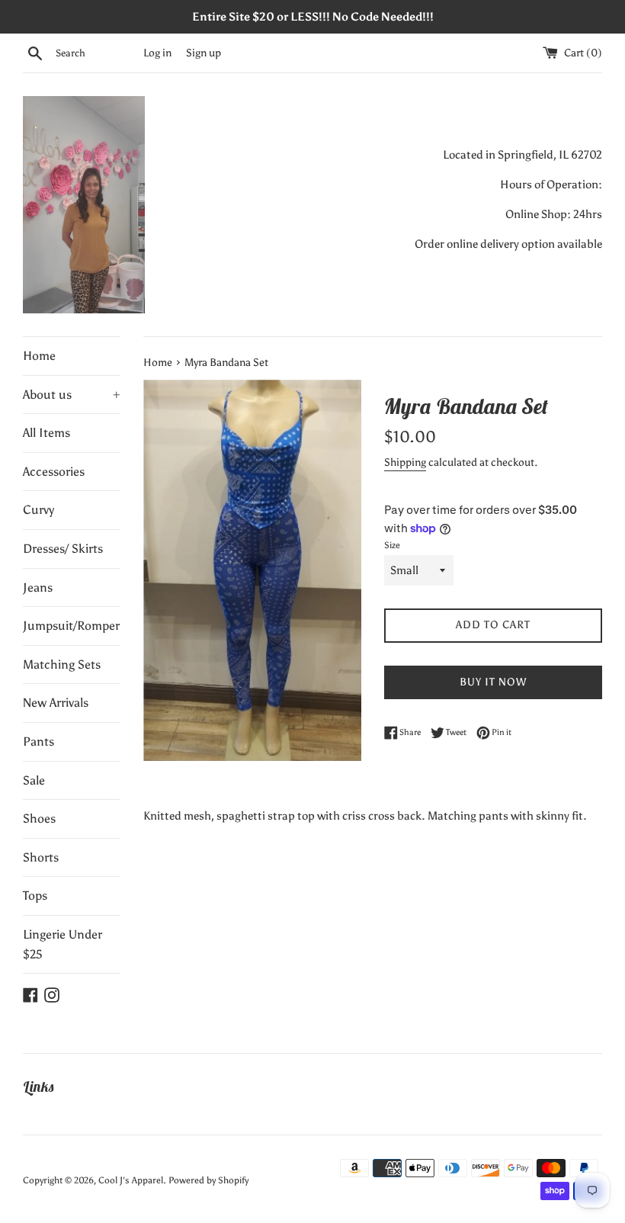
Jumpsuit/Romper (71, 625)
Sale (34, 780)
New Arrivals (55, 702)
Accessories (54, 471)
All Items (46, 432)
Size (392, 545)
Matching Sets (62, 664)
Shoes (39, 818)
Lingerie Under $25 (62, 944)
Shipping (405, 462)
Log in (157, 53)
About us (71, 394)
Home (39, 355)
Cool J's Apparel (130, 1180)
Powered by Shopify (208, 1180)
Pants (38, 741)
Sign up (203, 53)
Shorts (41, 857)
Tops (35, 895)
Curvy (38, 509)
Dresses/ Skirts (63, 548)
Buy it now (493, 682)
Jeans (38, 587)
